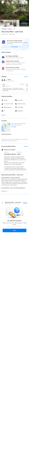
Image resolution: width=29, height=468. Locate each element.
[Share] (26, 2)
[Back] (2, 2)
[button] (5, 127)
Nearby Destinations (6, 134)
